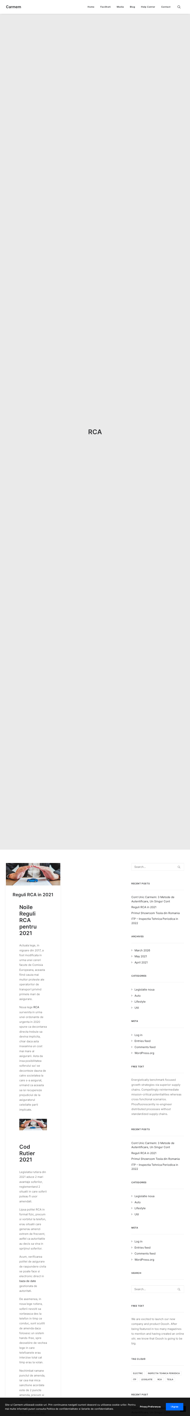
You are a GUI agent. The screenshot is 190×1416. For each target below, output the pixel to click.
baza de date (27, 1281)
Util (137, 1007)
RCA (36, 1007)
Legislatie (147, 1379)
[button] (180, 7)
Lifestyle (140, 1001)
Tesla (170, 1379)
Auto (138, 995)
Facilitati (105, 6)
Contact (166, 6)
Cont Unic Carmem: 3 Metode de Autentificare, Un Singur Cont (152, 899)
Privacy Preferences (150, 1406)
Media (120, 6)
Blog (132, 6)
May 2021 (141, 956)
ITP (134, 1379)
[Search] (157, 867)
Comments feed (145, 1047)
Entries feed (142, 1041)
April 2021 (141, 962)
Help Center (148, 6)
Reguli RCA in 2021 (33, 894)
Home (91, 6)
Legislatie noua (144, 989)
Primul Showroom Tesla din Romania (155, 913)
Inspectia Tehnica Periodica (164, 1373)
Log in (138, 1035)
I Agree (174, 1406)
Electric (138, 1373)
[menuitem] (91, 7)
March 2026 (142, 950)
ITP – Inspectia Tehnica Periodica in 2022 (154, 921)
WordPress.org (144, 1053)
